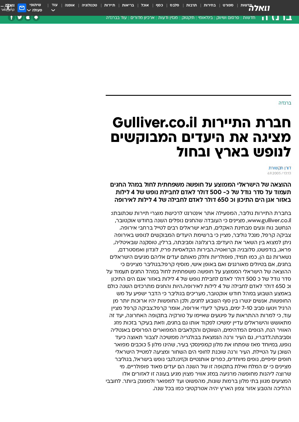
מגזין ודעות (168, 18)
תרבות (191, 5)
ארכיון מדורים (142, 18)
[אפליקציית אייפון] (28, 17)
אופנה (70, 5)
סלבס (174, 5)
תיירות (109, 5)
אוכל (145, 5)
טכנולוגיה (89, 5)
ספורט (228, 5)
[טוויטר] (19, 17)
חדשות (249, 18)
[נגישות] (8, 7)
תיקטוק (188, 18)
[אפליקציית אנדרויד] (36, 17)
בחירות (210, 5)
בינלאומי (205, 18)
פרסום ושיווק (227, 18)
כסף (159, 5)
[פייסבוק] (11, 17)
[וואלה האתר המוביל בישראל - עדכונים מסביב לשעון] (259, 8)
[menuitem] (225, 8)
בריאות (128, 5)
